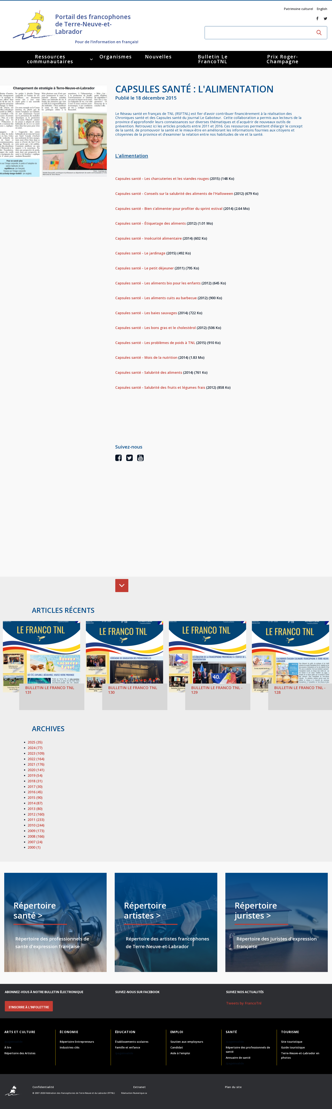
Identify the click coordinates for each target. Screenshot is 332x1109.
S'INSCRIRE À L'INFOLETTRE (29, 1007)
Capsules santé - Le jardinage (140, 253)
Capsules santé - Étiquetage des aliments (150, 223)
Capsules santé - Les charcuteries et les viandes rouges (162, 178)
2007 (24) (35, 842)
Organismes (116, 56)
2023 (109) (36, 753)
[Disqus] (209, 525)
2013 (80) (35, 808)
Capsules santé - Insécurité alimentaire (148, 238)
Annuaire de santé (238, 1057)
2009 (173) (36, 830)
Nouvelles (158, 56)
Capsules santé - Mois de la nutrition (146, 357)
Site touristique (291, 1041)
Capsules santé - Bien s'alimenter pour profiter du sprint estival (168, 208)
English (322, 9)
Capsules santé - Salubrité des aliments (148, 372)
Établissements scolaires (131, 1041)
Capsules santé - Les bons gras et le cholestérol (155, 327)
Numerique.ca (140, 1093)
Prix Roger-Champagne (283, 59)
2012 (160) (36, 814)
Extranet (139, 1087)
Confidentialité (43, 1087)
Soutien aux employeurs (186, 1041)
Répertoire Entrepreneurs (77, 1041)
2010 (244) (36, 825)
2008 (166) (36, 836)
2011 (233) (36, 819)
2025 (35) (35, 742)
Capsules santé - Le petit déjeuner (144, 268)
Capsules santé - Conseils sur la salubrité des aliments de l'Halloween (174, 193)
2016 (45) (35, 792)
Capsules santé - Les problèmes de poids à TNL (155, 342)
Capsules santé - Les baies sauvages (146, 313)
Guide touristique (293, 1047)
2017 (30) (35, 786)
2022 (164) (36, 759)
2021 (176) (36, 764)
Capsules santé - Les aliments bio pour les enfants (158, 283)
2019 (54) (35, 775)
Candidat (176, 1047)
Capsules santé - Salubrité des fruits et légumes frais (160, 387)
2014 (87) (35, 803)
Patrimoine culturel (298, 9)
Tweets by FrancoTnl (243, 1003)
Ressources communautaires (50, 59)
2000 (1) (34, 847)
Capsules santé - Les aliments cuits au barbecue (156, 298)
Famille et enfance (127, 1047)
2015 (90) (35, 797)
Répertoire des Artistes (19, 1053)
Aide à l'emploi (180, 1053)
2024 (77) (35, 747)
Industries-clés (69, 1047)
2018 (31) (35, 781)
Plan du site (233, 1087)
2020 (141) (36, 770)
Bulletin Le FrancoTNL (213, 59)
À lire (7, 1047)
